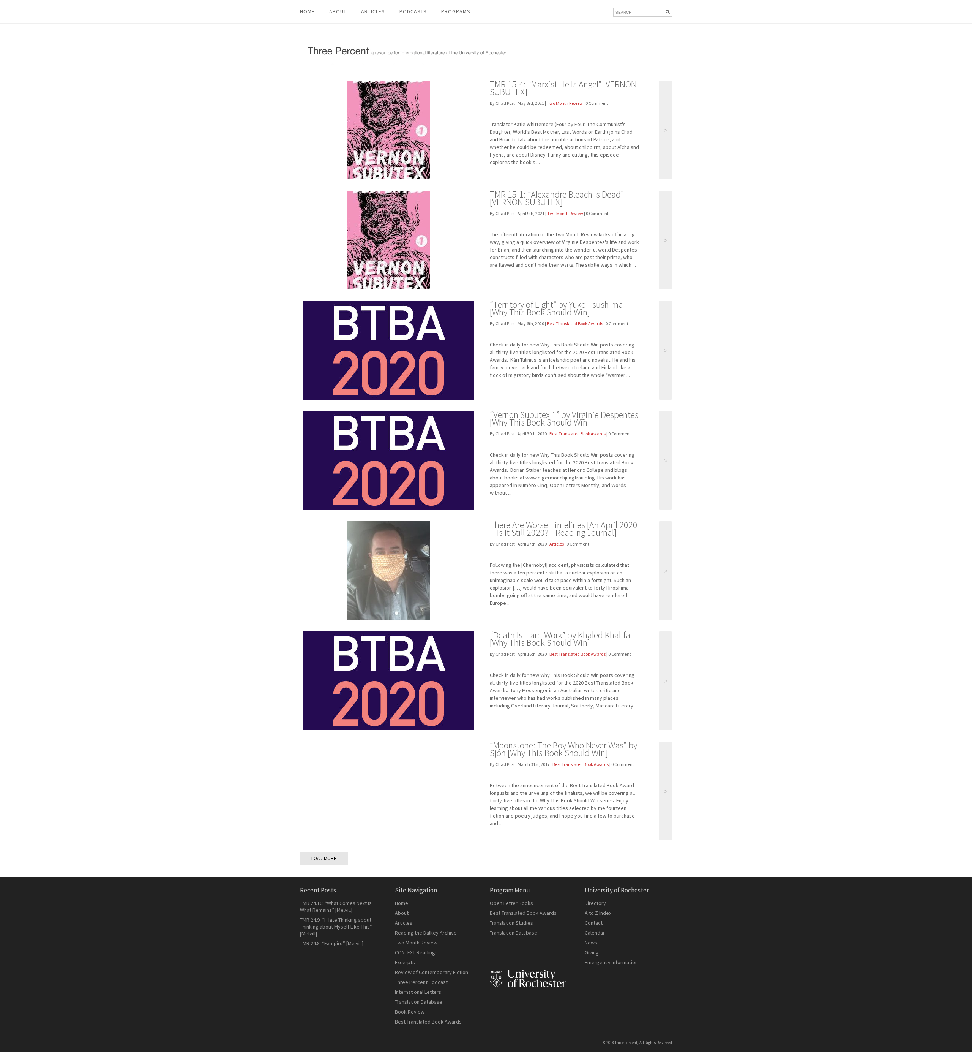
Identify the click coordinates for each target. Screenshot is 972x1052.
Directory (595, 903)
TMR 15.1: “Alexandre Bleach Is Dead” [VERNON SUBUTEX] (557, 198)
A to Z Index (598, 913)
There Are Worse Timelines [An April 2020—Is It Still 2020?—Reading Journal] (563, 528)
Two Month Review (565, 103)
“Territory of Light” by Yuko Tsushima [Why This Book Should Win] (556, 308)
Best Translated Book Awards (575, 323)
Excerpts (405, 962)
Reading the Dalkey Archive (426, 932)
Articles (556, 544)
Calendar (595, 932)
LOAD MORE (323, 858)
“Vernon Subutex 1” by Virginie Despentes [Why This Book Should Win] (564, 418)
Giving (592, 952)
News (591, 942)
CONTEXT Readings (416, 952)
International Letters (418, 992)
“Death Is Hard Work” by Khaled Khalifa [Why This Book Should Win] (560, 639)
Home (307, 11)
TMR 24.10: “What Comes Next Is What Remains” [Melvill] (336, 906)
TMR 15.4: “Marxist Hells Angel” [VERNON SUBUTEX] (563, 88)
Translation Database (418, 1001)
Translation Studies (511, 922)
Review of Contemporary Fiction (431, 972)
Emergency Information (611, 962)
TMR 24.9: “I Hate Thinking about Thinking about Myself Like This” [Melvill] (336, 926)
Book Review (409, 1011)
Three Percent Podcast (421, 982)
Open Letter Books (511, 903)
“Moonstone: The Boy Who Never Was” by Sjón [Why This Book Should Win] (563, 749)
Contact (594, 922)
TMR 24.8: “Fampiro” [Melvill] (331, 943)
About (338, 11)
